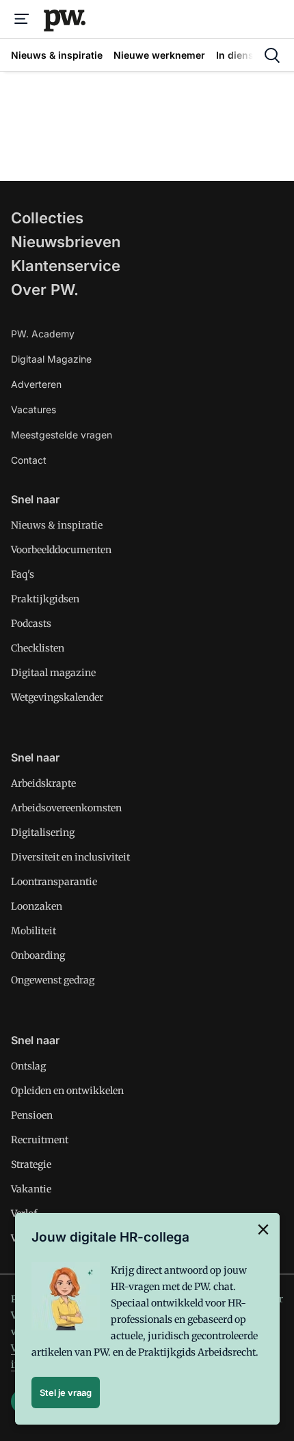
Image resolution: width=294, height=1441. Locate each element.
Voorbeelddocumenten (61, 550)
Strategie (31, 1164)
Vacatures (33, 409)
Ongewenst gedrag (52, 980)
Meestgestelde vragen (61, 434)
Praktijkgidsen (45, 599)
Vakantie (31, 1189)
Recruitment (39, 1140)
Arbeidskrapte (43, 783)
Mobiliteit (33, 931)
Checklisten (37, 648)
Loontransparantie (54, 882)
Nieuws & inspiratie (57, 525)
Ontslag (28, 1066)
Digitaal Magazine (51, 359)
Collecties (47, 218)
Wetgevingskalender (57, 697)
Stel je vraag (66, 1392)
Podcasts (31, 623)
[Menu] (22, 19)
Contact (28, 460)
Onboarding (38, 955)
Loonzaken (36, 906)
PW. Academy (43, 333)
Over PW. (45, 289)
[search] (272, 55)
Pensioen (32, 1115)
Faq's (22, 574)
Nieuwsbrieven (65, 242)
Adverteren (36, 384)
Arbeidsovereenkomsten (66, 808)
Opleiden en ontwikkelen (67, 1091)
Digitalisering (43, 832)
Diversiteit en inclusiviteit (70, 857)
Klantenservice (65, 266)
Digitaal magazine (53, 673)
